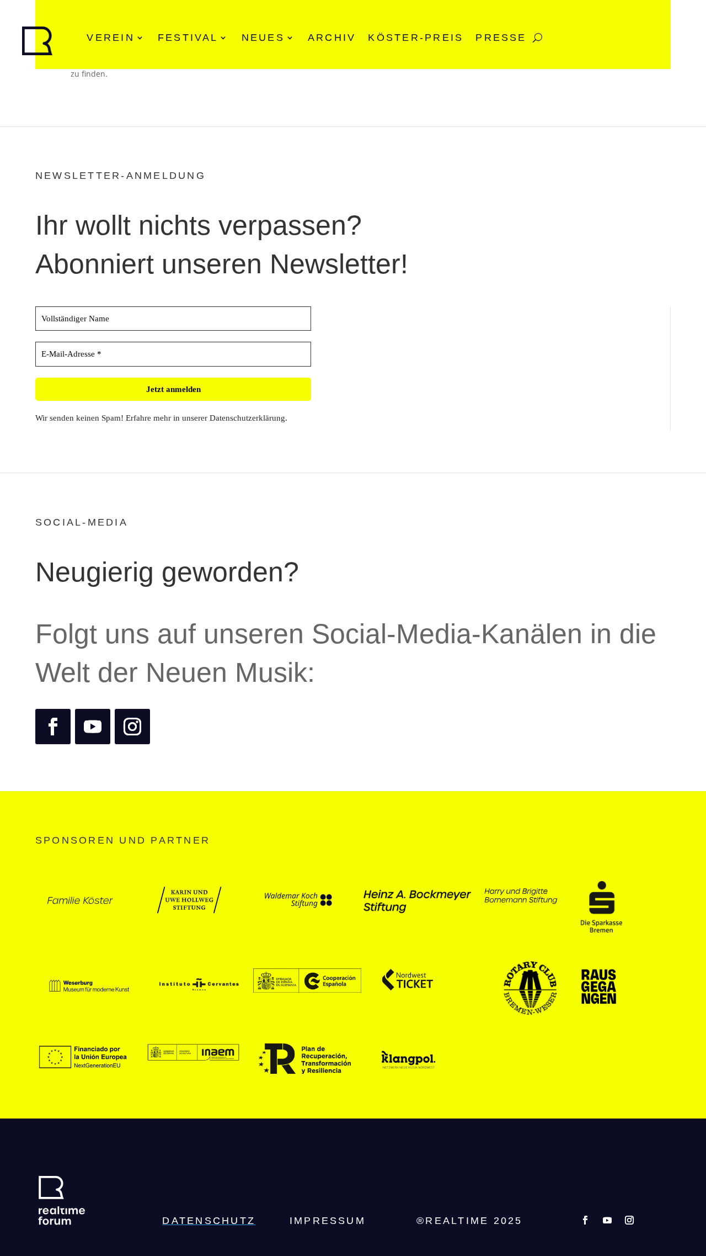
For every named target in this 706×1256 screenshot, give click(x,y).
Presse (500, 37)
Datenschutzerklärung (247, 418)
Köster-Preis (415, 37)
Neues (263, 37)
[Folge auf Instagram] (132, 726)
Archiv (332, 37)
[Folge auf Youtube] (92, 726)
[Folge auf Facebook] (53, 726)
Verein (110, 37)
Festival (188, 37)
